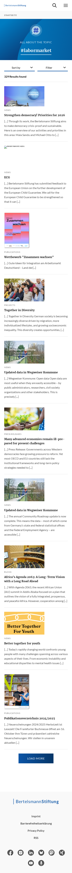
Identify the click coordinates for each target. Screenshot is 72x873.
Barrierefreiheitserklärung (36, 823)
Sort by (16, 67)
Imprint (36, 816)
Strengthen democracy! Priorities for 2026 (34, 115)
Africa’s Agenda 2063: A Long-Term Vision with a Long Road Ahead (34, 579)
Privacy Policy (36, 830)
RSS (36, 837)
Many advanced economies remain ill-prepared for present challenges (34, 441)
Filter (49, 67)
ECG (7, 177)
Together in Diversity (19, 310)
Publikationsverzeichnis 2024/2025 (29, 718)
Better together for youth (22, 643)
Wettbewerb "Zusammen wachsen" (29, 257)
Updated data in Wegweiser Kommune (31, 372)
